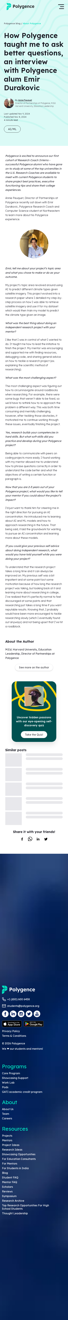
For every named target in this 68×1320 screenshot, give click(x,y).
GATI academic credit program (22, 1092)
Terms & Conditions (14, 1035)
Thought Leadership (15, 1213)
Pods (5, 1087)
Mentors (7, 1140)
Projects (7, 1135)
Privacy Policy (11, 1031)
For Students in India (15, 1168)
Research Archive (13, 1200)
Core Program (11, 1073)
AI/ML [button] (12, 129)
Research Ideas (12, 1149)
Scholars (7, 1186)
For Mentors (9, 1163)
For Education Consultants (19, 1159)
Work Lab (8, 1082)
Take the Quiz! (34, 734)
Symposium (9, 1196)
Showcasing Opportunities (18, 1154)
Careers (7, 1118)
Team (5, 1113)
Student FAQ (10, 1177)
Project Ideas (10, 1145)
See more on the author (34, 667)
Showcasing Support (15, 1078)
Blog (5, 1172)
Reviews (7, 1191)
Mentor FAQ (9, 1182)
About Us (7, 1109)
